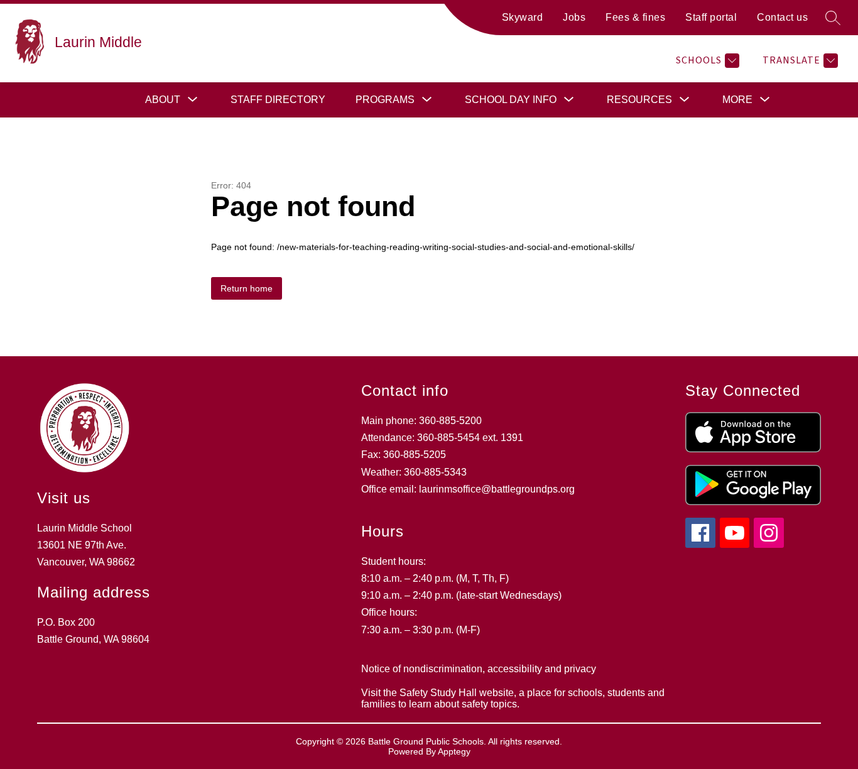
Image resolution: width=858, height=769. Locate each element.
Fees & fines (635, 17)
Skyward (522, 17)
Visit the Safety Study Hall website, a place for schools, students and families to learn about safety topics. (513, 698)
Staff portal (711, 17)
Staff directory (278, 99)
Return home (246, 288)
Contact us (782, 17)
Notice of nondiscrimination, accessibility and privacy (478, 668)
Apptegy (454, 751)
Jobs (574, 17)
